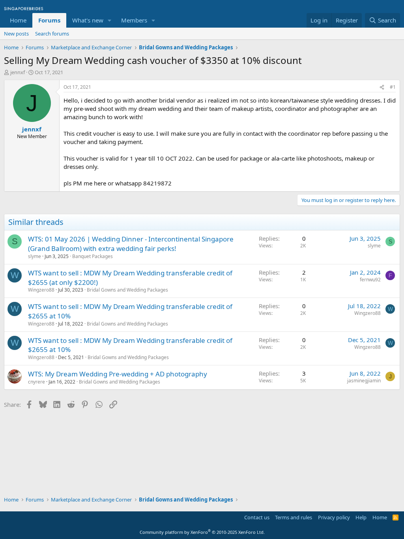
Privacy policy (334, 517)
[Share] (382, 87)
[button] (109, 20)
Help (361, 517)
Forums (49, 20)
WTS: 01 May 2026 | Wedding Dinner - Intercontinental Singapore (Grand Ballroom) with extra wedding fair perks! (131, 243)
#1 (393, 87)
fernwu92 (370, 279)
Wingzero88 (41, 289)
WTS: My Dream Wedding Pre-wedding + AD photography (117, 373)
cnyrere (36, 381)
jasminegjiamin (364, 380)
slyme (34, 256)
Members (134, 20)
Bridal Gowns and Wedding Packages (127, 289)
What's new (87, 20)
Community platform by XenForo (202, 532)
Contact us (256, 517)
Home (18, 20)
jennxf (17, 72)
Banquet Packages (92, 256)
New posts (16, 33)
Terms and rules (293, 517)
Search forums (52, 33)
